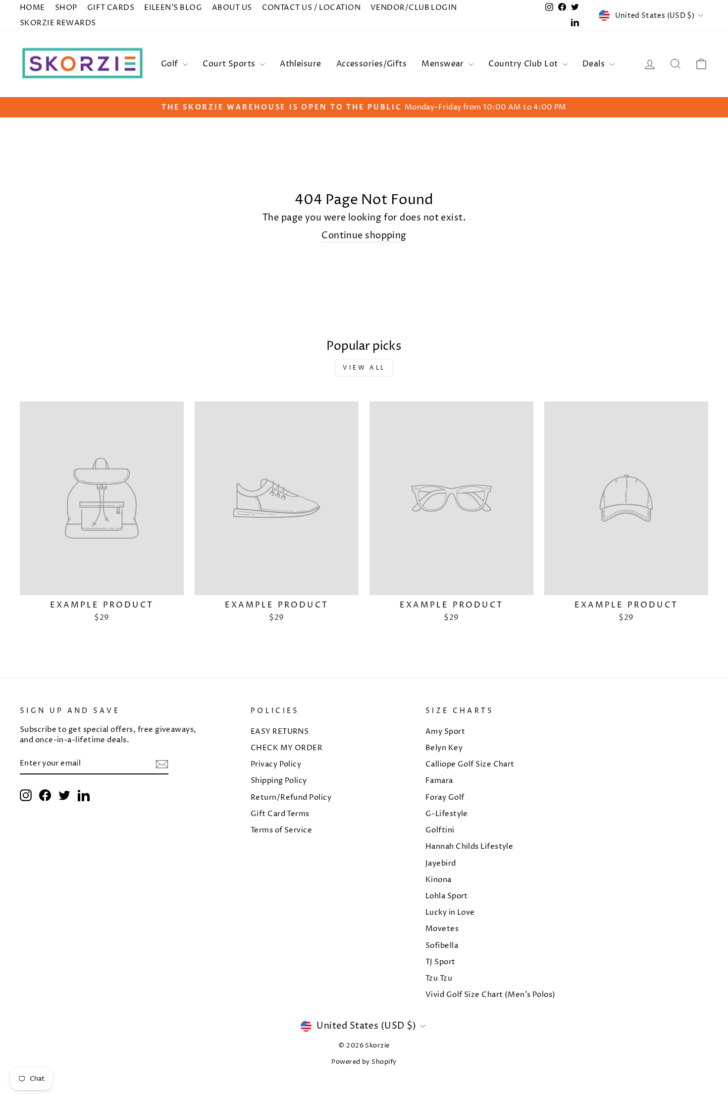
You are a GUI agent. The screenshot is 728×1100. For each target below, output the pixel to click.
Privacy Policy (276, 764)
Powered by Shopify (363, 1062)
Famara (439, 780)
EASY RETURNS (280, 731)
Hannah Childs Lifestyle (469, 846)
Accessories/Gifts (371, 63)
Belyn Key (444, 748)
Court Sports (230, 63)
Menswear (443, 63)
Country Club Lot (524, 63)
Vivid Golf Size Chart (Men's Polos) (490, 995)
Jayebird (440, 863)
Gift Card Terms (280, 814)
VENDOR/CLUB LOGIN (413, 7)
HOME (32, 7)
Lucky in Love (450, 912)
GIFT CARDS (111, 7)
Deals (594, 63)
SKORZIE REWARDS (58, 23)
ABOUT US (232, 7)
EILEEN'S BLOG (173, 7)
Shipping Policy (279, 780)
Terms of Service (281, 830)
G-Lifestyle (446, 814)
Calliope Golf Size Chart (470, 764)
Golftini (440, 830)
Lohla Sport (446, 896)
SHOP (66, 7)
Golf (170, 63)
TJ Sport (440, 962)
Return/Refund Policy (291, 797)
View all (364, 368)
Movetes (442, 929)
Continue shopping (364, 235)
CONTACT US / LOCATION (311, 7)
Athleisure (300, 63)
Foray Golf (445, 797)
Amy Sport (445, 731)
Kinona (438, 880)
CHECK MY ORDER (286, 748)
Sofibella (441, 945)
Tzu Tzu (438, 978)
